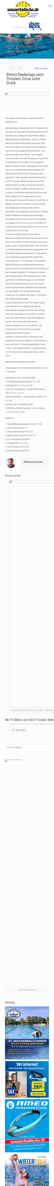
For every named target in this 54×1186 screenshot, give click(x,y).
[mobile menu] (49, 6)
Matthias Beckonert (33, 462)
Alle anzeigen (42, 68)
